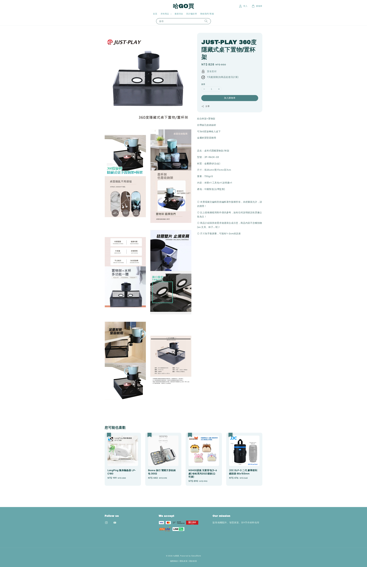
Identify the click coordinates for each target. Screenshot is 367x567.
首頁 (155, 14)
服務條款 (174, 561)
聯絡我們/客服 (207, 14)
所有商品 (165, 14)
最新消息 (179, 14)
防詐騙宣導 (191, 14)
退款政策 (193, 561)
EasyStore (196, 556)
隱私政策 (184, 561)
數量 (203, 84)
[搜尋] (206, 21)
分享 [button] (207, 106)
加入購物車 (230, 98)
